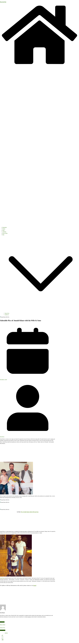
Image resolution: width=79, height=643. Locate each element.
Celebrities (4, 231)
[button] (40, 311)
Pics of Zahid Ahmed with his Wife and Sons (29, 511)
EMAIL (6, 632)
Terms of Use (2, 627)
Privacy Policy (5, 233)
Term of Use (7, 313)
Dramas (3, 228)
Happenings (4, 227)
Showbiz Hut (3, 2)
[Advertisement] (27, 453)
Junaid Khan (2, 578)
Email (34, 585)
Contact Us (7, 314)
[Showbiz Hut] (39, 65)
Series (3, 230)
